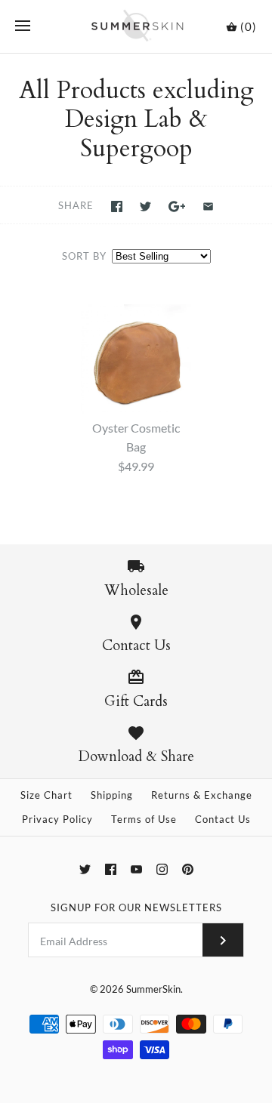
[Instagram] (162, 869)
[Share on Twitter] (145, 206)
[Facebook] (110, 869)
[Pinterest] (187, 869)
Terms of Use (144, 819)
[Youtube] (136, 869)
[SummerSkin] (136, 26)
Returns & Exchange (201, 795)
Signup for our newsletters (136, 907)
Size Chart (46, 795)
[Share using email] (208, 206)
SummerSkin (153, 989)
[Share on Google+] (177, 206)
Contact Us (223, 819)
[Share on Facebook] (116, 206)
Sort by (84, 256)
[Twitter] (85, 869)
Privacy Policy (57, 819)
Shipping (112, 795)
